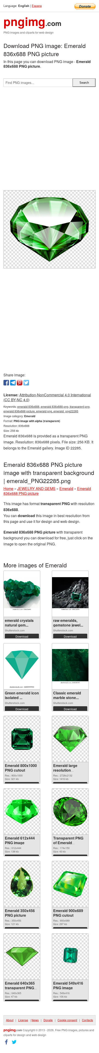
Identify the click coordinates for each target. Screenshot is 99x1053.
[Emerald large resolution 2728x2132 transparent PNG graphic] (70, 739)
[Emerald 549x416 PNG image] (70, 957)
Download (21, 636)
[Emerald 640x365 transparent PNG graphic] (22, 956)
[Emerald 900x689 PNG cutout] (70, 884)
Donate (48, 1020)
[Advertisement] (49, 140)
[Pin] (19, 382)
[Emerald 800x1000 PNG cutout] (22, 739)
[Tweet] (26, 382)
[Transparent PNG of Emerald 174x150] (70, 811)
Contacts (87, 1020)
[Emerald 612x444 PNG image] (22, 811)
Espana (37, 5)
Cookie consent (67, 1020)
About (9, 1020)
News (35, 1020)
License (23, 1020)
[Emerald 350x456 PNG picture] (21, 884)
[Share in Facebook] (6, 382)
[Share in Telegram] (13, 382)
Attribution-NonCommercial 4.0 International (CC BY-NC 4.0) (47, 397)
